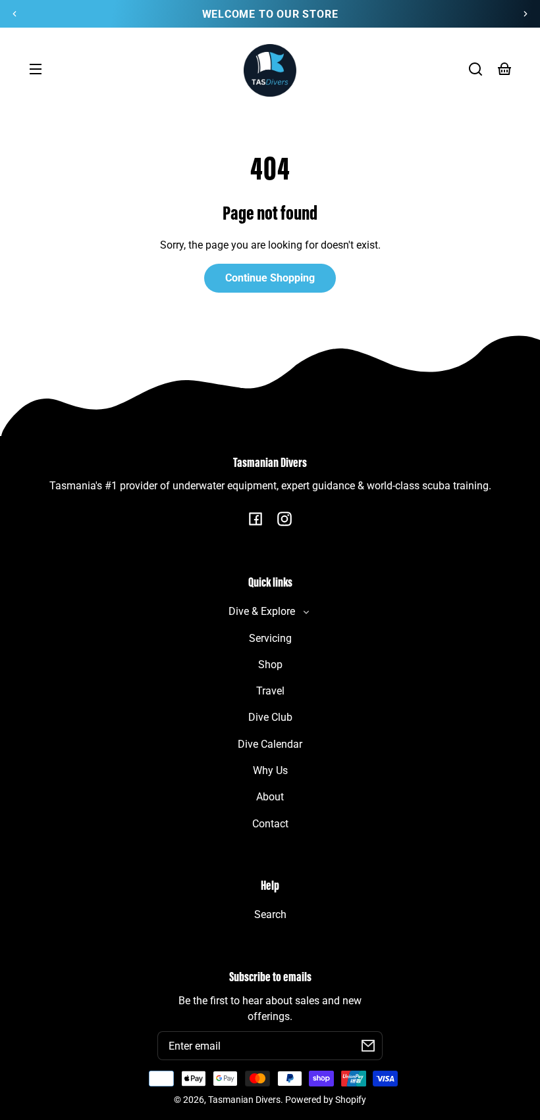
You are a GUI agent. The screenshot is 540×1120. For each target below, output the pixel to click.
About (270, 797)
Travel (270, 691)
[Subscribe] (368, 1045)
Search (270, 914)
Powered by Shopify (325, 1100)
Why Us (270, 770)
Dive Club (270, 717)
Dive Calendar (270, 744)
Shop (270, 664)
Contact (270, 823)
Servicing (270, 638)
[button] (475, 69)
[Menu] (35, 69)
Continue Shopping (270, 278)
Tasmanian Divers (244, 1100)
